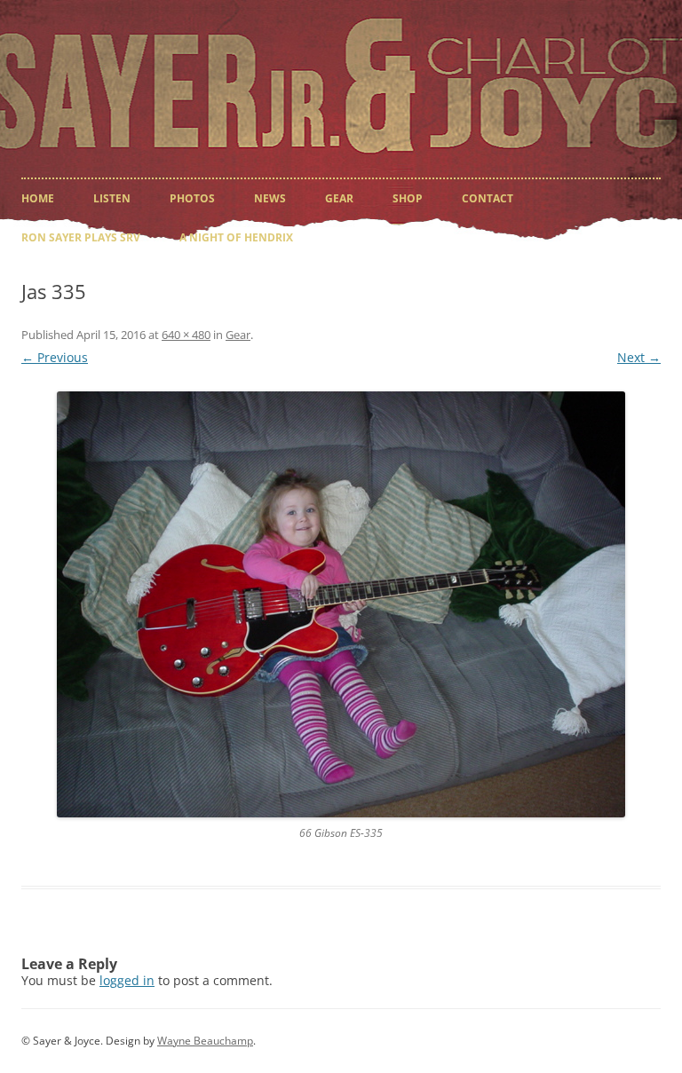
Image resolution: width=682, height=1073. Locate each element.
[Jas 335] (341, 604)
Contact (487, 198)
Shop (408, 198)
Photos (192, 198)
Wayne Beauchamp (205, 1040)
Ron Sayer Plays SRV (80, 237)
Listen (112, 198)
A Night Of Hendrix (236, 237)
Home (37, 198)
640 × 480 (186, 335)
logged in (127, 980)
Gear (339, 198)
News (270, 198)
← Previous (54, 357)
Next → (639, 357)
